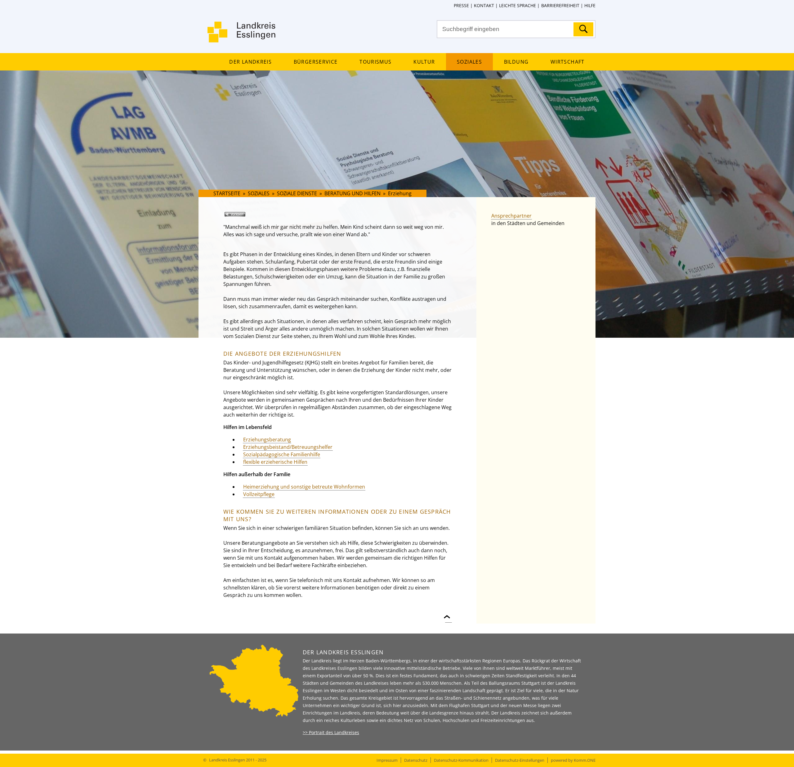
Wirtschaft (567, 61)
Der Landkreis (250, 61)
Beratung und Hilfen (352, 193)
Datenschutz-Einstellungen (519, 760)
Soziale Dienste (297, 193)
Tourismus (375, 61)
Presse (461, 5)
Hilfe (590, 5)
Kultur (424, 61)
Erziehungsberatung (267, 439)
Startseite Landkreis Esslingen (242, 35)
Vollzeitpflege (258, 494)
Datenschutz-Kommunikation (461, 760)
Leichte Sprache (517, 5)
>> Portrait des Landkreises (331, 732)
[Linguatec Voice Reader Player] (244, 216)
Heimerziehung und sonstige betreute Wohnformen (304, 486)
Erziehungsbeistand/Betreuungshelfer (287, 447)
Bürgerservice (315, 61)
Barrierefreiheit (560, 5)
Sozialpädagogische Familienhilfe (281, 454)
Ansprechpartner (511, 215)
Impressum (387, 760)
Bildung (516, 61)
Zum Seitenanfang (448, 613)
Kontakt (484, 5)
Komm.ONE (585, 760)
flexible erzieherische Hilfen (275, 461)
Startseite (226, 193)
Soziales (469, 61)
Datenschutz (415, 760)
